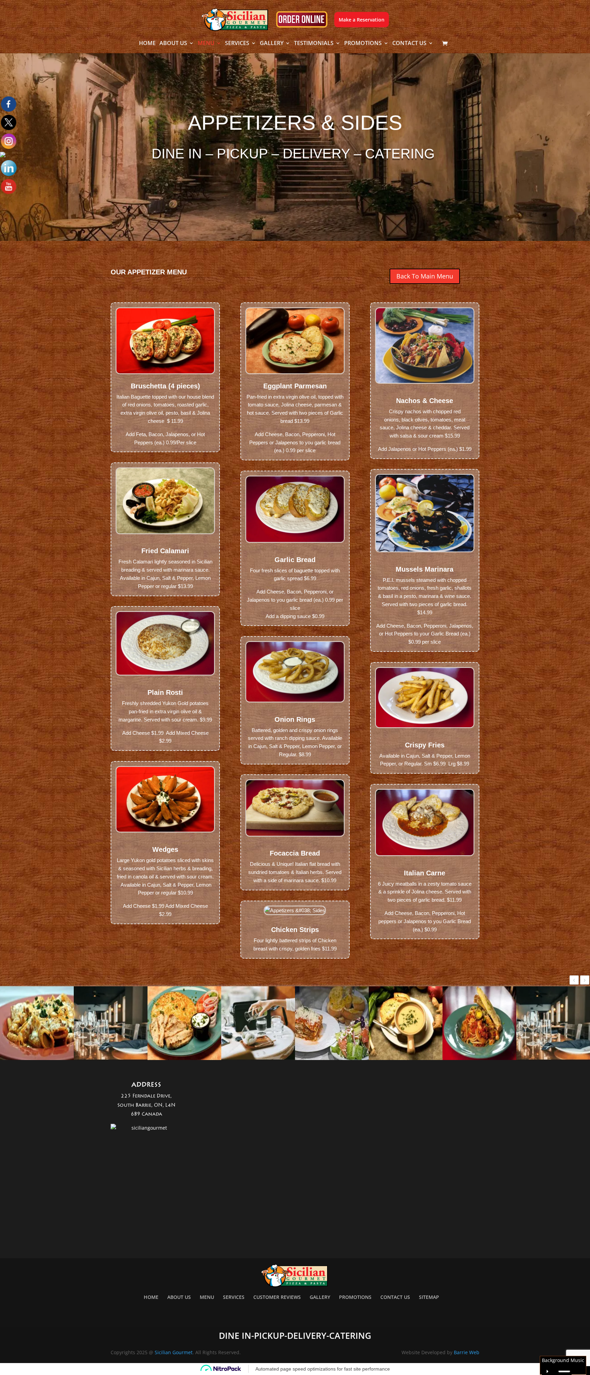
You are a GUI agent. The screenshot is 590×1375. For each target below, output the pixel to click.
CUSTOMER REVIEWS (277, 1297)
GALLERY (271, 44)
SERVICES (237, 44)
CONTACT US (409, 44)
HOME (147, 44)
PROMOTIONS (363, 44)
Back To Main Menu (424, 276)
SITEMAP (429, 1297)
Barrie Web (466, 1352)
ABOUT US (173, 44)
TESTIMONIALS (314, 44)
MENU (206, 44)
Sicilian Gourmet (174, 1352)
